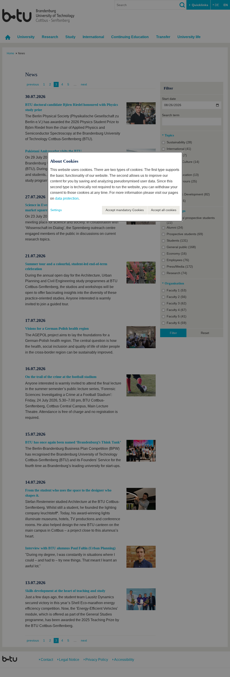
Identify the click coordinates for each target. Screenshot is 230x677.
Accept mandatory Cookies (125, 210)
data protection (67, 198)
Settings (56, 210)
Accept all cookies (163, 210)
